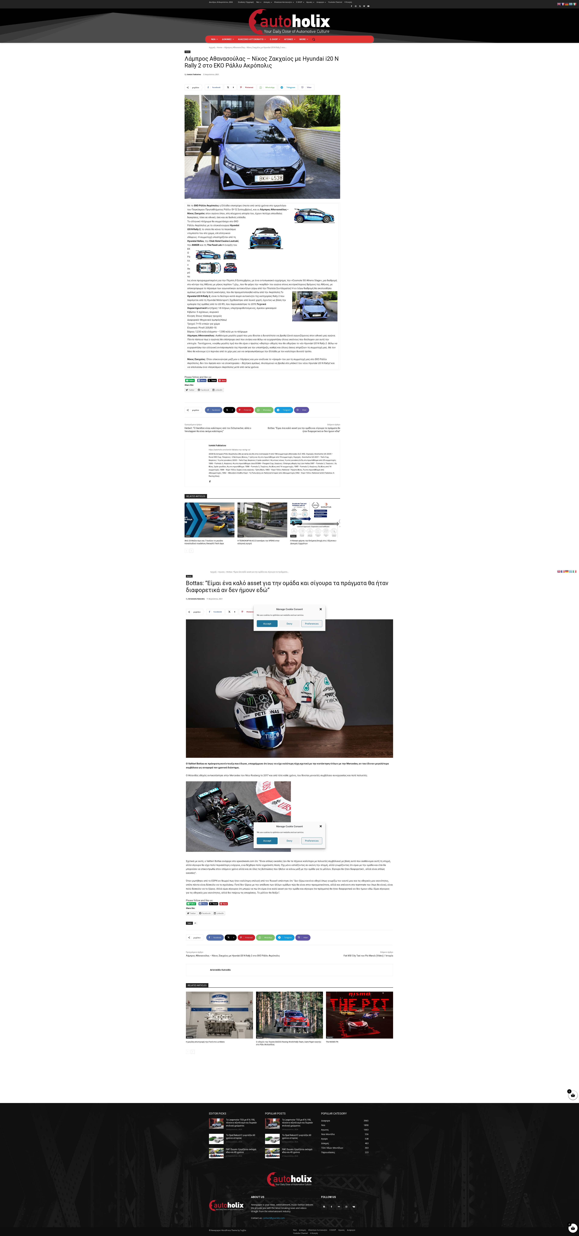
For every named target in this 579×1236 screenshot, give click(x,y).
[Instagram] (356, 6)
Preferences (312, 623)
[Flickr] (339, 1207)
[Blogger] (324, 1207)
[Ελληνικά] (571, 4)
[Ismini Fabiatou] (197, 463)
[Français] (563, 4)
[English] (559, 4)
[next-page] (191, 551)
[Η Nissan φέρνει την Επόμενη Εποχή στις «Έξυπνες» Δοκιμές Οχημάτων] (315, 520)
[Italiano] (575, 4)
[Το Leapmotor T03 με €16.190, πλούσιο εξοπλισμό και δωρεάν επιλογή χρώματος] (216, 1123)
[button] (320, 609)
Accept (267, 623)
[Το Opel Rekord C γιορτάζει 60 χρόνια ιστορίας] (216, 1139)
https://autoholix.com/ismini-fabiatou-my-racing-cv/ (229, 450)
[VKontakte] (354, 1207)
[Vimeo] (364, 6)
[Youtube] (368, 6)
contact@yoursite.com (274, 1218)
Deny (289, 623)
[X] (360, 6)
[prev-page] (186, 551)
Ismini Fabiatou (194, 74)
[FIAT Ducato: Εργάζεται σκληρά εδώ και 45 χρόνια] (216, 1153)
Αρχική (212, 47)
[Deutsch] (567, 4)
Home (219, 47)
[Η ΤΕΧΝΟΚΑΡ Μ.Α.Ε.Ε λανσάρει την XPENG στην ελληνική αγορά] (262, 520)
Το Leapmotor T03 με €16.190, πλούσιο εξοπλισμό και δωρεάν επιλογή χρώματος (241, 1123)
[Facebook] (351, 6)
